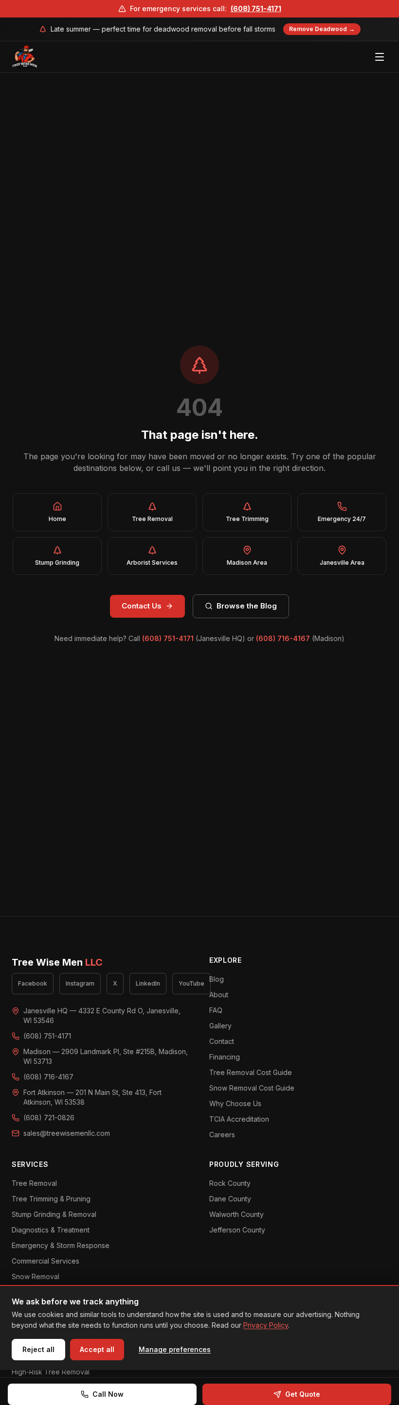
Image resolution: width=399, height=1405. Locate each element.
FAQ (215, 1010)
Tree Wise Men (57, 962)
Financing (224, 1057)
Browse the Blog (247, 605)
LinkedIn (148, 983)
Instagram (80, 983)
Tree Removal (34, 1183)
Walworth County (236, 1214)
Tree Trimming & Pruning (51, 1199)
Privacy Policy (265, 1325)
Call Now (108, 1394)
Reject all (38, 1349)
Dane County (230, 1199)
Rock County (230, 1183)
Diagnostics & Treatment (51, 1230)
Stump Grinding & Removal (54, 1214)
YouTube (191, 983)
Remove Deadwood (322, 29)
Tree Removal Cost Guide (250, 1072)
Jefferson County (237, 1230)
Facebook (32, 983)
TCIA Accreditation (239, 1119)
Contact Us (142, 605)
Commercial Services (45, 1261)
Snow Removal (35, 1276)
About (218, 994)
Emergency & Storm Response (60, 1245)
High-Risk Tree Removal (51, 1372)
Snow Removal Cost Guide (251, 1088)
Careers (222, 1134)
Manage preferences (175, 1349)
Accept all (97, 1349)
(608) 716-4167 (283, 638)
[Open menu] (379, 57)
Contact (221, 1041)
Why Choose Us (235, 1103)
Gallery (220, 1026)
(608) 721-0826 (48, 1117)
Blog (216, 979)
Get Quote (302, 1394)
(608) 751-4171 (256, 8)
